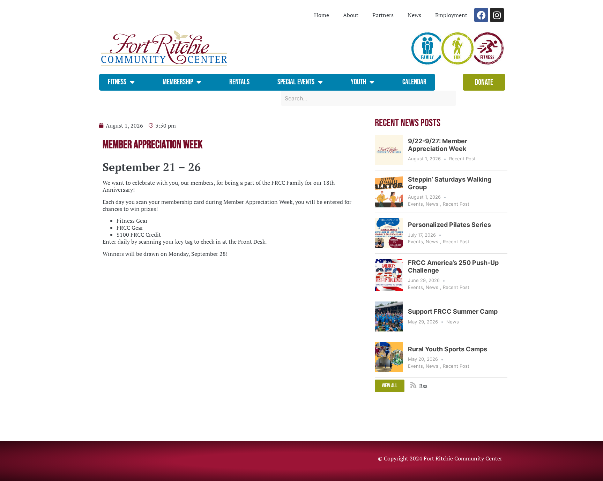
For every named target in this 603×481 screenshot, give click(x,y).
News (414, 15)
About (350, 15)
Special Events (295, 82)
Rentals (239, 82)
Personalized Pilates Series (449, 224)
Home (321, 15)
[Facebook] (481, 15)
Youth (358, 82)
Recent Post (462, 158)
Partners (383, 15)
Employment (451, 15)
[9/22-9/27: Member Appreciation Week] (389, 150)
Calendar (414, 82)
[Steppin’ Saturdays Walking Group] (389, 191)
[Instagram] (497, 15)
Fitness (117, 82)
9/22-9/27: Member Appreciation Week (437, 144)
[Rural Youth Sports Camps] (389, 357)
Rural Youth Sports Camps (447, 349)
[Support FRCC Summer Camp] (389, 316)
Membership (178, 82)
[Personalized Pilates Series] (389, 233)
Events (415, 204)
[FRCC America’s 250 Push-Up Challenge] (389, 275)
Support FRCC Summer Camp (453, 311)
